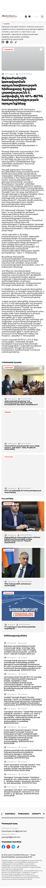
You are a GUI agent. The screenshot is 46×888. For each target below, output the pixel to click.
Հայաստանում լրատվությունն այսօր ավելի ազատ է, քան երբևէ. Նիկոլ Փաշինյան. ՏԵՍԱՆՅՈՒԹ (21, 447)
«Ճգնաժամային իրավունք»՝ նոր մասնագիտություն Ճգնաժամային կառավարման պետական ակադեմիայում (21, 402)
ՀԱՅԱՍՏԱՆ (23, 814)
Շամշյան (24, 643)
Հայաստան (8, 49)
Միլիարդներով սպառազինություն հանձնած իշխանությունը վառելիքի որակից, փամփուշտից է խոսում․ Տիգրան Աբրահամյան (22, 539)
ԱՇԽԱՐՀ (36, 814)
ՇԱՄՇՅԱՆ (10, 814)
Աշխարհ (7, 412)
